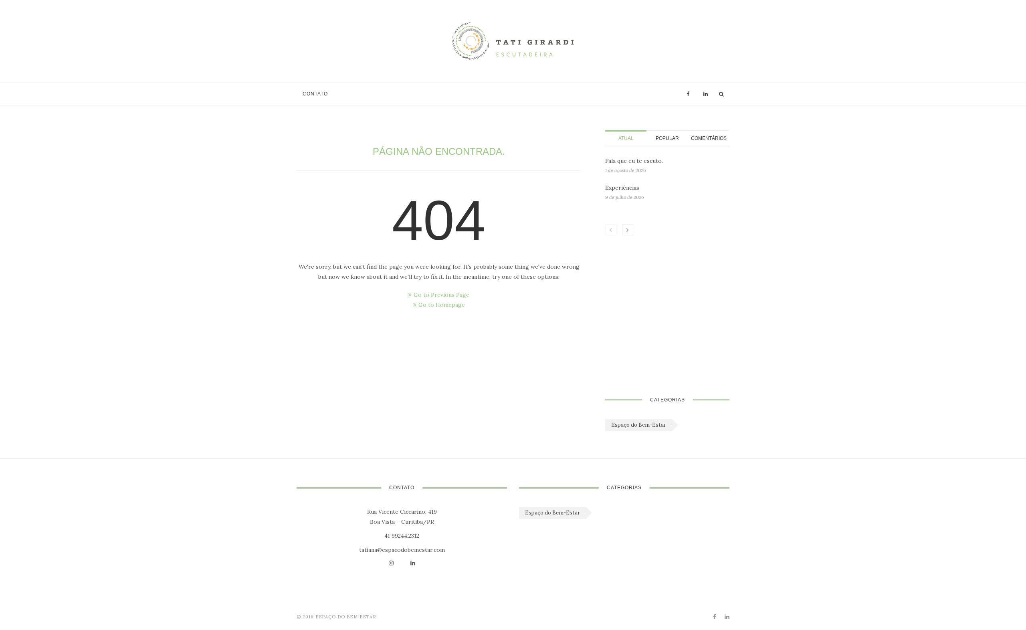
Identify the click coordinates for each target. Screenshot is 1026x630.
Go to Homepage (441, 304)
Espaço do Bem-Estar (638, 424)
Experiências (622, 187)
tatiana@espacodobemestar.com (402, 549)
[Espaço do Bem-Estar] (513, 41)
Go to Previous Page (441, 294)
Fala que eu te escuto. (634, 160)
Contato (315, 94)
